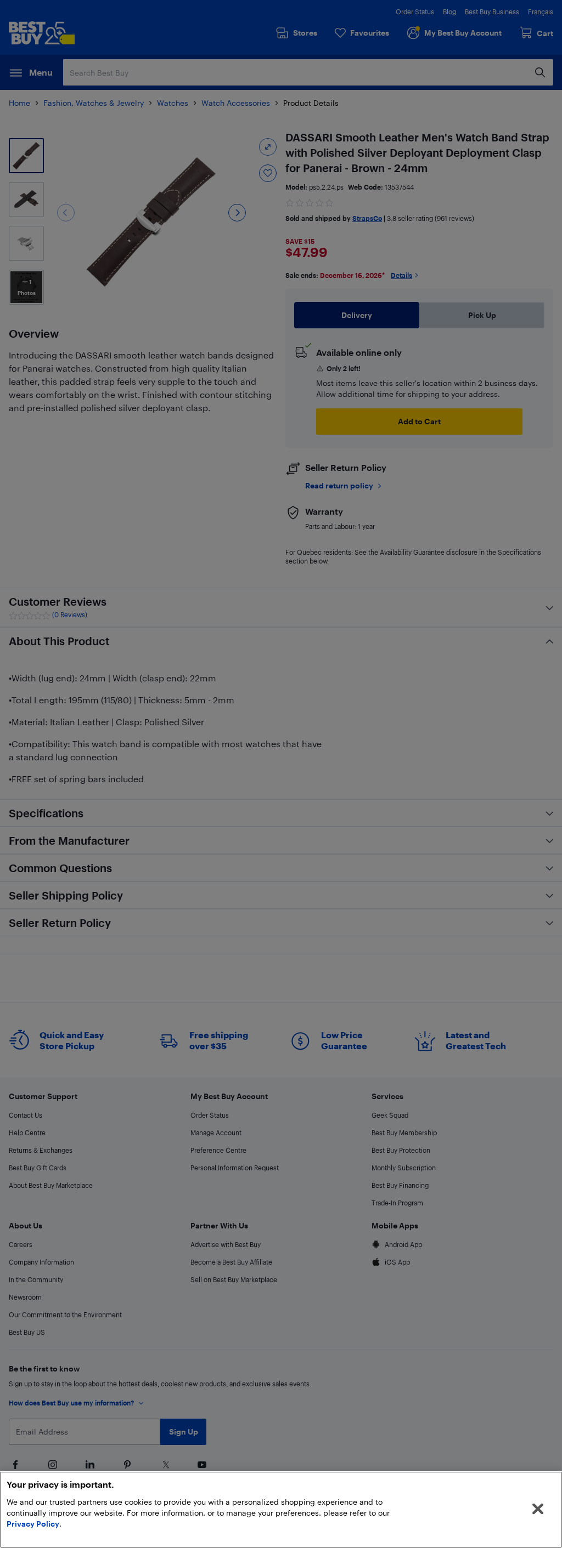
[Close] (538, 1509)
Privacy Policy (33, 1523)
